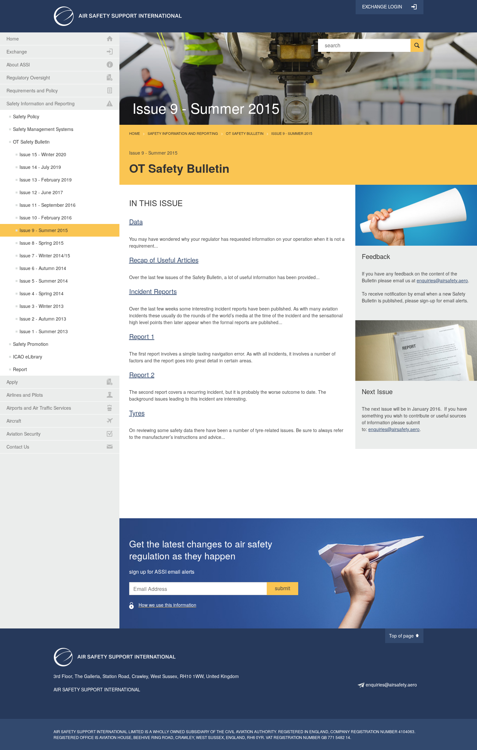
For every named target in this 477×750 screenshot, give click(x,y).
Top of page (402, 635)
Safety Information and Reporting (183, 133)
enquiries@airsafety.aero (442, 280)
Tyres (137, 412)
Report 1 (141, 336)
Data (136, 221)
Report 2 (141, 374)
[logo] (118, 15)
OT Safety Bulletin (244, 133)
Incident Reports (153, 291)
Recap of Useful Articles (164, 259)
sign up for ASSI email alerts (161, 571)
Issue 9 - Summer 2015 (291, 133)
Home (134, 133)
